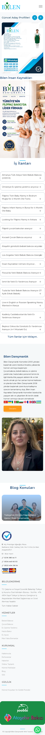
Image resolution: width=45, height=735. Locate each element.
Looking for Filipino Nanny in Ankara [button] (19, 220)
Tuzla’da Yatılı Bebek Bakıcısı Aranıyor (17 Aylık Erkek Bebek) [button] (22, 292)
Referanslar (6, 657)
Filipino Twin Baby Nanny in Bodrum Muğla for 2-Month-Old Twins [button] (19, 197)
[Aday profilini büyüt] (22, 47)
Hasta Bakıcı (7, 631)
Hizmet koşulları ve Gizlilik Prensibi (16, 690)
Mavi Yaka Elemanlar (10, 638)
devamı (12, 409)
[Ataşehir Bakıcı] (23, 717)
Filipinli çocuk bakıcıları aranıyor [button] (17, 228)
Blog (4, 671)
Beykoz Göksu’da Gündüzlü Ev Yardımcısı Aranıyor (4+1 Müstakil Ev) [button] (22, 328)
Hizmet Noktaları (8, 668)
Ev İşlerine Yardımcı (9, 628)
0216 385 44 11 (10, 558)
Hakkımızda (6, 654)
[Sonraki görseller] (40, 17)
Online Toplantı (8, 664)
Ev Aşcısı (5, 635)
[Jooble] (22, 708)
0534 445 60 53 (10, 561)
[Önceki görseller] (34, 17)
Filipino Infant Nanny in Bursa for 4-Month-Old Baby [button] (22, 209)
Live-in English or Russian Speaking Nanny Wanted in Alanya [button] (22, 304)
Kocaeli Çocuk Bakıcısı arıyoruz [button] (17, 237)
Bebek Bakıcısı (7, 621)
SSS (3, 675)
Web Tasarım (28, 732)
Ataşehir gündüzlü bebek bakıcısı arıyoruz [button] (22, 246)
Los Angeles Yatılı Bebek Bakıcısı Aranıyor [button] (22, 255)
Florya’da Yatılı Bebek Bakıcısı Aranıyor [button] (20, 273)
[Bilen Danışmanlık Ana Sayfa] (11, 6)
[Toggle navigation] (41, 6)
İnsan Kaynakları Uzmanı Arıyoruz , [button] (18, 264)
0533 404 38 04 (11, 565)
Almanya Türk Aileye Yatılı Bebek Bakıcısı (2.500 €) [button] (22, 176)
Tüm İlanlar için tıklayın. (22, 336)
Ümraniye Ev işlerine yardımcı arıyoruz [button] (20, 187)
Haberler (5, 661)
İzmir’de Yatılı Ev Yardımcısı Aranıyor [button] (19, 282)
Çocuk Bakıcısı (7, 624)
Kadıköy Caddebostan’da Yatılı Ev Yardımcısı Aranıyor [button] (18, 316)
